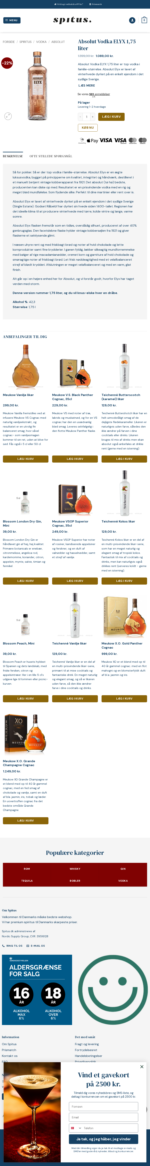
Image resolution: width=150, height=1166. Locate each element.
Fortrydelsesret (86, 1050)
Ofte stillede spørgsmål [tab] (50, 156)
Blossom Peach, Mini (18, 643)
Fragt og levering (87, 1044)
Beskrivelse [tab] (13, 156)
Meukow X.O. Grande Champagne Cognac (19, 763)
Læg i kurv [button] (25, 459)
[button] (12, 20)
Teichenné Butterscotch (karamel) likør (121, 397)
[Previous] (9, 86)
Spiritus (26, 42)
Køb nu (88, 128)
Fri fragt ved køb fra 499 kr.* (70, 4)
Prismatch (97, 4)
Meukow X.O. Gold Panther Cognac (122, 646)
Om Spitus (9, 1044)
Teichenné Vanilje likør (69, 643)
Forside (9, 42)
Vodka (41, 42)
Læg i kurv (111, 117)
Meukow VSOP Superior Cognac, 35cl (70, 524)
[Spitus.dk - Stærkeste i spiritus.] (72, 20)
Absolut (58, 42)
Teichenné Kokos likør (118, 521)
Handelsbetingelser (88, 1056)
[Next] (65, 86)
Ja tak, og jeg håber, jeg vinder (103, 1139)
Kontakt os (10, 1056)
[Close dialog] (142, 1067)
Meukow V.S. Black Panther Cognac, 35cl (72, 397)
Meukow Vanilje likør (18, 395)
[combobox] (75, 1128)
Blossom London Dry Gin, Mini (22, 524)
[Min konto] (132, 20)
